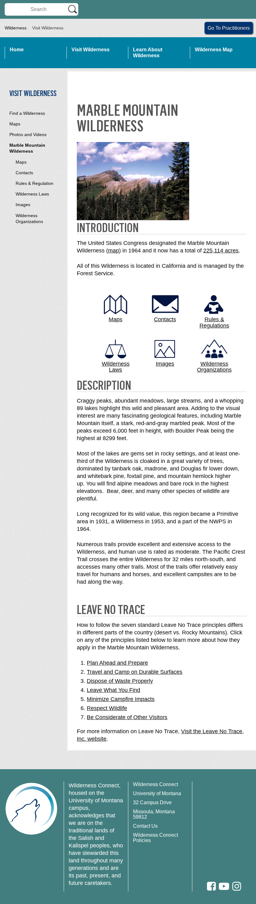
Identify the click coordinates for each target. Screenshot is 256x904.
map (113, 250)
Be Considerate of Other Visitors (127, 717)
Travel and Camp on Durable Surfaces (134, 672)
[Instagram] (236, 886)
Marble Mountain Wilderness (27, 148)
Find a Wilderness (27, 113)
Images (23, 204)
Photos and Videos (28, 134)
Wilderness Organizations (29, 218)
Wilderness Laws (32, 193)
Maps (14, 123)
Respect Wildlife (107, 708)
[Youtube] (224, 886)
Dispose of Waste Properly (120, 681)
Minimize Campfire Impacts (121, 699)
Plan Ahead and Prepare (117, 663)
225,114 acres (221, 250)
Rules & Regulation (34, 183)
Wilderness (16, 27)
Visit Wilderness (90, 49)
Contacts (24, 172)
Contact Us (145, 826)
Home (17, 49)
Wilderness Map (214, 49)
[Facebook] (211, 886)
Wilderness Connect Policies (155, 837)
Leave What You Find (113, 690)
